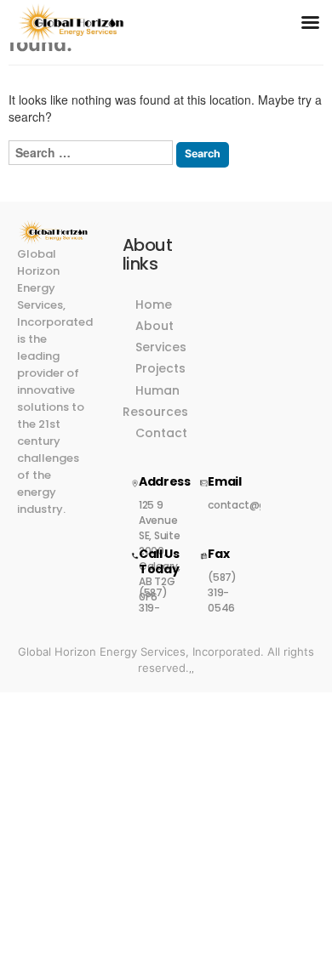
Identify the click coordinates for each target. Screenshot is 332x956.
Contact (161, 432)
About (154, 325)
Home (153, 304)
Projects (160, 368)
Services (160, 347)
